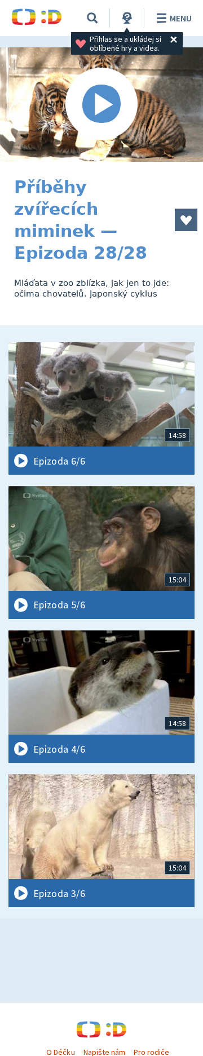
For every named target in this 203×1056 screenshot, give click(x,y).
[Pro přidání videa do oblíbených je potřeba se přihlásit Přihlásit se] (186, 220)
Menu (181, 18)
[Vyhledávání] (92, 18)
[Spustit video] (101, 104)
